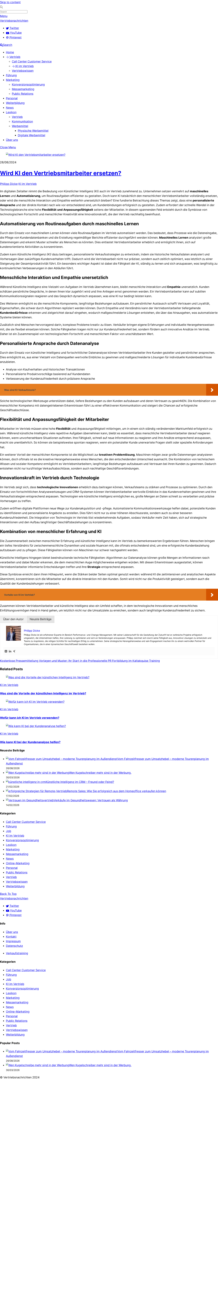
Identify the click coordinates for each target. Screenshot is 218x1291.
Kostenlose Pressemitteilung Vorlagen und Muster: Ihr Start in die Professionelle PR (55, 661)
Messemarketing (23, 89)
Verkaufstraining (17, 953)
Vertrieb (14, 57)
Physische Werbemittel (33, 130)
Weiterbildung (15, 103)
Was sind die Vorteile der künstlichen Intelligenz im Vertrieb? (43, 693)
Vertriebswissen (23, 70)
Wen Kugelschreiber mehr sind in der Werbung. (100, 772)
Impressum (13, 941)
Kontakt (11, 936)
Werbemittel (20, 126)
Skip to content (10, 2)
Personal (12, 98)
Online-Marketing (18, 863)
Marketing (13, 80)
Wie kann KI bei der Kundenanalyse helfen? (30, 742)
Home (10, 52)
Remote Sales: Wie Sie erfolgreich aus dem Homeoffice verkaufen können (116, 791)
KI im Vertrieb (24, 66)
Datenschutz (14, 946)
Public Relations (22, 93)
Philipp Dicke (9, 184)
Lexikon (11, 112)
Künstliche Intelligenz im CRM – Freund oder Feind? (80, 782)
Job (8, 831)
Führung (11, 75)
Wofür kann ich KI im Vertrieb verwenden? (29, 718)
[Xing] (14, 651)
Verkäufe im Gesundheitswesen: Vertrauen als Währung (91, 800)
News (10, 107)
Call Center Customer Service (32, 61)
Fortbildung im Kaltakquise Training (135, 661)
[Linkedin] (10, 651)
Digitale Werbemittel (31, 135)
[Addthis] (6, 651)
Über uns (12, 140)
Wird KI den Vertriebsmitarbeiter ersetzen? (60, 173)
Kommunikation (22, 121)
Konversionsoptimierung (28, 84)
